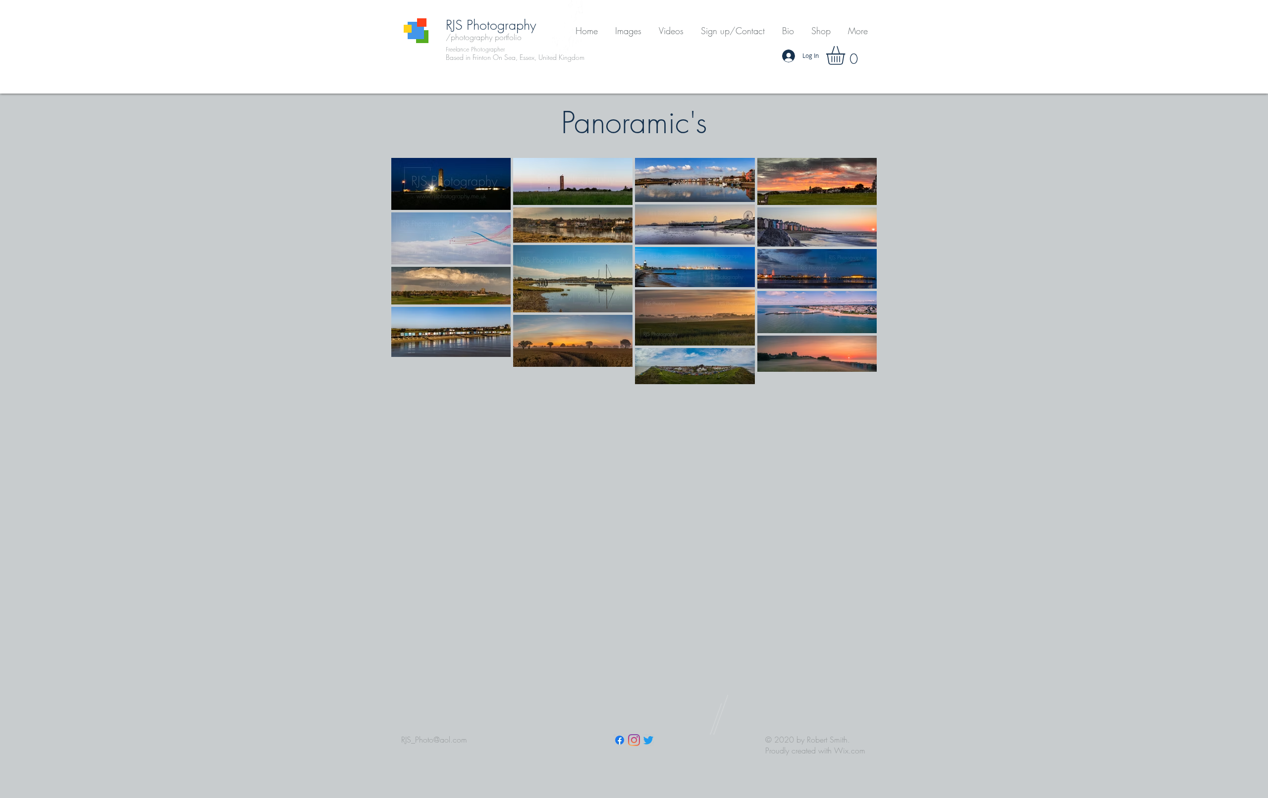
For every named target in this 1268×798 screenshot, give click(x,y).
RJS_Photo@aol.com (434, 739)
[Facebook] (620, 740)
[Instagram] (634, 740)
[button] (628, 31)
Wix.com (849, 750)
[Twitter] (648, 740)
